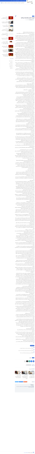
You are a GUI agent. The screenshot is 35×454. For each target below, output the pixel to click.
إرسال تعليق (32, 384)
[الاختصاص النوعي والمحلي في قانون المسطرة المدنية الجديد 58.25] (18, 372)
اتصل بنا (14, 0)
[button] (31, 361)
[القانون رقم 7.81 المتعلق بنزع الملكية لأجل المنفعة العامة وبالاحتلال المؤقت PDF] (11, 54)
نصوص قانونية (11, 66)
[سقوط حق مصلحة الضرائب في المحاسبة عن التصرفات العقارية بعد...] (31, 372)
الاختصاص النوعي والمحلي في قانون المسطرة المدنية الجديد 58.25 (26, 352)
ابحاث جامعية (12, 2)
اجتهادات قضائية (16, 2)
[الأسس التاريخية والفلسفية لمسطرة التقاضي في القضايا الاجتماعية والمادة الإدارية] (11, 50)
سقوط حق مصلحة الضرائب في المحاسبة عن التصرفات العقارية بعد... (26, 348)
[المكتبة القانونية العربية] (29, 2)
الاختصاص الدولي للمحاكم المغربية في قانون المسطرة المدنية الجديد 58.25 (26, 350)
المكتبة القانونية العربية (26, 452)
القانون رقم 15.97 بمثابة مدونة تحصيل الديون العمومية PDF (5, 38)
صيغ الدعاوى (2, 2)
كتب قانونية (19, 2)
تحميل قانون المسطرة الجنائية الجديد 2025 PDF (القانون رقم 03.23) (4, 34)
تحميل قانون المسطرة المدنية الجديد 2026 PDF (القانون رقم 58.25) (4, 18)
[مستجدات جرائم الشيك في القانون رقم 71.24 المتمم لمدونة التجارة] (11, 29)
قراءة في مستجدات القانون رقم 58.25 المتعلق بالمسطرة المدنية (5, 22)
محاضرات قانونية (9, 2)
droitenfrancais (31, 19)
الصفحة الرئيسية (22, 2)
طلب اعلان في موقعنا (17, 0)
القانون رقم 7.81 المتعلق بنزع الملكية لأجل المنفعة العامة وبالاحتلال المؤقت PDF (5, 55)
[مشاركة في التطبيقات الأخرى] (25, 361)
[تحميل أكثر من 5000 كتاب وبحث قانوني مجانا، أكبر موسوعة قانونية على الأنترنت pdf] (11, 42)
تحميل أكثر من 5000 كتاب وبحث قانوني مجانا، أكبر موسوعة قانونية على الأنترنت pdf (4, 43)
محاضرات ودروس (11, 63)
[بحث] (1, 2)
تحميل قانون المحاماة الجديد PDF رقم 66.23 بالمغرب (5, 26)
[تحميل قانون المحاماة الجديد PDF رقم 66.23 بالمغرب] (11, 25)
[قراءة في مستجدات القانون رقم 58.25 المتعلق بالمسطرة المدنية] (11, 22)
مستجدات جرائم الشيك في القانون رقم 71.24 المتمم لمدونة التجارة (5, 30)
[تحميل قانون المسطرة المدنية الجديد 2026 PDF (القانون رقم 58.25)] (11, 17)
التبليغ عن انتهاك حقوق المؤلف (22, 0)
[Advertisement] (17, 10)
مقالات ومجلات (11, 65)
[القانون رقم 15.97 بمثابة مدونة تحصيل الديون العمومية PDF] (11, 38)
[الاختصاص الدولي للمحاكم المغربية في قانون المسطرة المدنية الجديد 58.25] (24, 372)
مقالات (33, 16)
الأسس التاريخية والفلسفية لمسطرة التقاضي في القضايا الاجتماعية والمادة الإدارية (5, 51)
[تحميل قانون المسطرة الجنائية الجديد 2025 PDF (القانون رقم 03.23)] (11, 34)
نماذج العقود (5, 2)
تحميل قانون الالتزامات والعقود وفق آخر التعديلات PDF (5, 47)
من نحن (11, 0)
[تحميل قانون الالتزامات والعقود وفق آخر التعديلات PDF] (11, 46)
